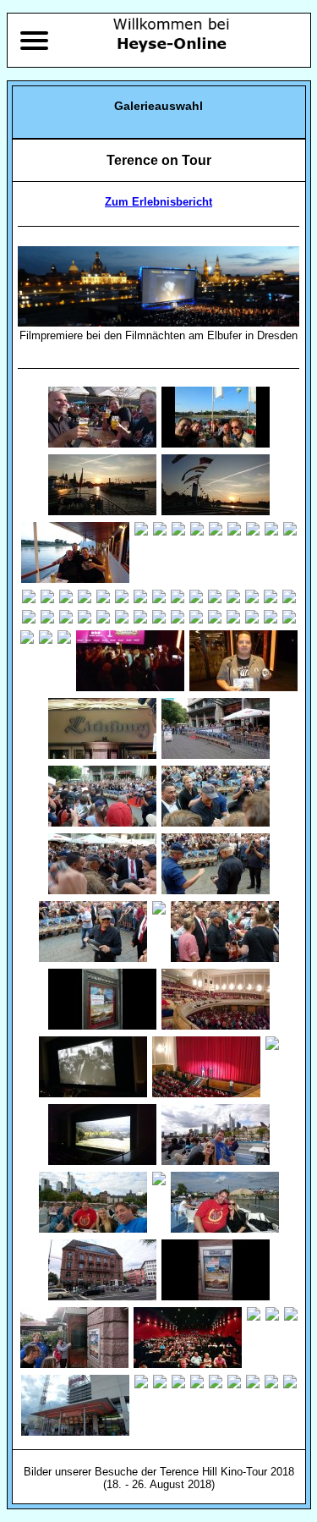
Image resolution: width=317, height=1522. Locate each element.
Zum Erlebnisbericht (158, 201)
